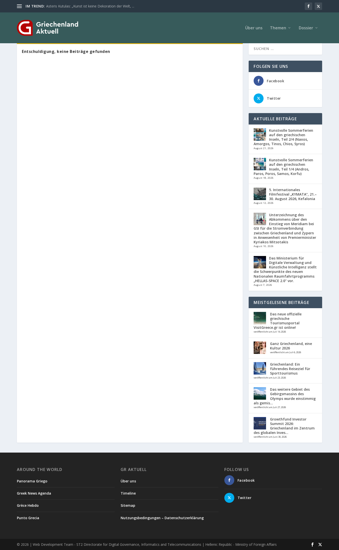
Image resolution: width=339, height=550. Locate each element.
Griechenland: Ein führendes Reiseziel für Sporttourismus (290, 369)
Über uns (254, 28)
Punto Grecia (28, 517)
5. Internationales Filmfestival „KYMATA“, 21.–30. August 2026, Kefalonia (293, 194)
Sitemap (128, 505)
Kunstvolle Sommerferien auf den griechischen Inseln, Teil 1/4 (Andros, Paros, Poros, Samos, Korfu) (283, 167)
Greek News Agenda (34, 493)
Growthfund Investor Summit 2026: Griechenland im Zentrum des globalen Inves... (284, 426)
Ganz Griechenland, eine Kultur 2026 (291, 345)
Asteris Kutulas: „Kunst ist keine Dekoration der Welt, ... (90, 6)
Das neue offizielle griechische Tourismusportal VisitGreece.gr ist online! (278, 321)
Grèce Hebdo (28, 505)
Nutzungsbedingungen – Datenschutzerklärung (162, 517)
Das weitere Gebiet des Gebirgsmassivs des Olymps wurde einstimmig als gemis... (285, 396)
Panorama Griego (32, 481)
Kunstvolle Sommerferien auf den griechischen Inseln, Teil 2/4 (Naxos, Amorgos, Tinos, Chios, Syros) (283, 137)
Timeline (128, 493)
